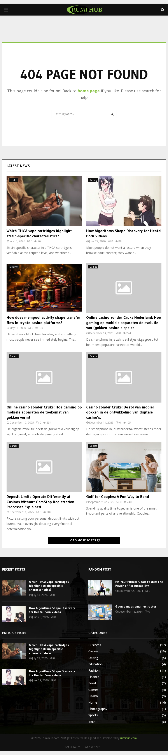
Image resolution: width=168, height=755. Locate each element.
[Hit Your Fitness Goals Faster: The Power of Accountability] (100, 588)
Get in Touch (72, 747)
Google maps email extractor (135, 606)
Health (13, 180)
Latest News (18, 165)
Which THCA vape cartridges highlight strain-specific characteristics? (39, 233)
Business (94, 645)
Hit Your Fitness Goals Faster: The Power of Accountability (139, 584)
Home (92, 702)
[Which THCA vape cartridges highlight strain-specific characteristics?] (44, 201)
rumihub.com (128, 738)
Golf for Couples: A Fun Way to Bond (117, 496)
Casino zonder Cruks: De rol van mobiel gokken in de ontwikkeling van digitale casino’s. (120, 412)
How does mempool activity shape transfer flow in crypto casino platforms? (43, 320)
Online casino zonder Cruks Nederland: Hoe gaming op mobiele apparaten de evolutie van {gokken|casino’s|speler (123, 322)
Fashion (94, 670)
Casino (14, 266)
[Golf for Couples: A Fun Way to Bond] (123, 467)
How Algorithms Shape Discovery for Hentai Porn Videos (52, 610)
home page (89, 90)
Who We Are (92, 747)
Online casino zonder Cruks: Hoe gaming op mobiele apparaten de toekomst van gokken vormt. (44, 412)
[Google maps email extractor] (100, 612)
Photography (97, 709)
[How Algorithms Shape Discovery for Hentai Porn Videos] (123, 201)
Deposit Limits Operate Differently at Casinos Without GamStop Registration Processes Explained (40, 501)
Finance (93, 677)
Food (92, 683)
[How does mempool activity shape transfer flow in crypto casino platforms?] (44, 288)
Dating (93, 180)
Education (95, 664)
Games (93, 266)
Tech (91, 722)
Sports (93, 445)
